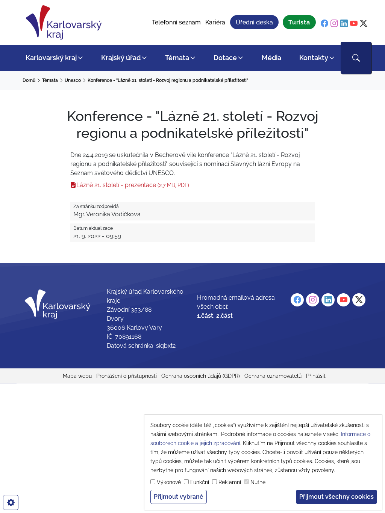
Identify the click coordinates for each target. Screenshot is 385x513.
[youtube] (354, 23)
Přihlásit (316, 376)
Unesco (73, 80)
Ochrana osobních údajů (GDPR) (200, 376)
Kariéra (215, 22)
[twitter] (363, 23)
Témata (177, 58)
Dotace (225, 58)
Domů (29, 80)
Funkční (199, 482)
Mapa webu (77, 376)
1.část (205, 315)
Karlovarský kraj (51, 58)
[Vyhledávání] (356, 57)
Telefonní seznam (176, 22)
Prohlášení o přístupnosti (126, 376)
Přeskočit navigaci (27, 5)
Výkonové (169, 482)
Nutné (257, 482)
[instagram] (334, 23)
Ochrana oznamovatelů (273, 376)
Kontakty (313, 58)
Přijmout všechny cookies (336, 496)
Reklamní (229, 482)
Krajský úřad (121, 58)
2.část (224, 315)
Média (271, 58)
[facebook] (324, 23)
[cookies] (10, 502)
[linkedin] (344, 23)
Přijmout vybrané (178, 496)
